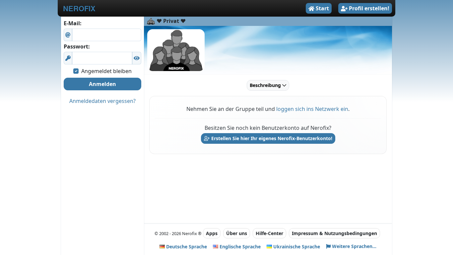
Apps (212, 233)
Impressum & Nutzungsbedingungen (334, 233)
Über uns (236, 233)
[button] (136, 58)
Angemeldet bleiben (106, 71)
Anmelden (102, 84)
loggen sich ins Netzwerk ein (312, 109)
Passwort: (77, 46)
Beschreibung (266, 85)
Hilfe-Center (269, 233)
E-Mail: (73, 23)
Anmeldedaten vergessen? (102, 101)
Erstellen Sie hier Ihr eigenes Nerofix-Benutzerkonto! (271, 138)
